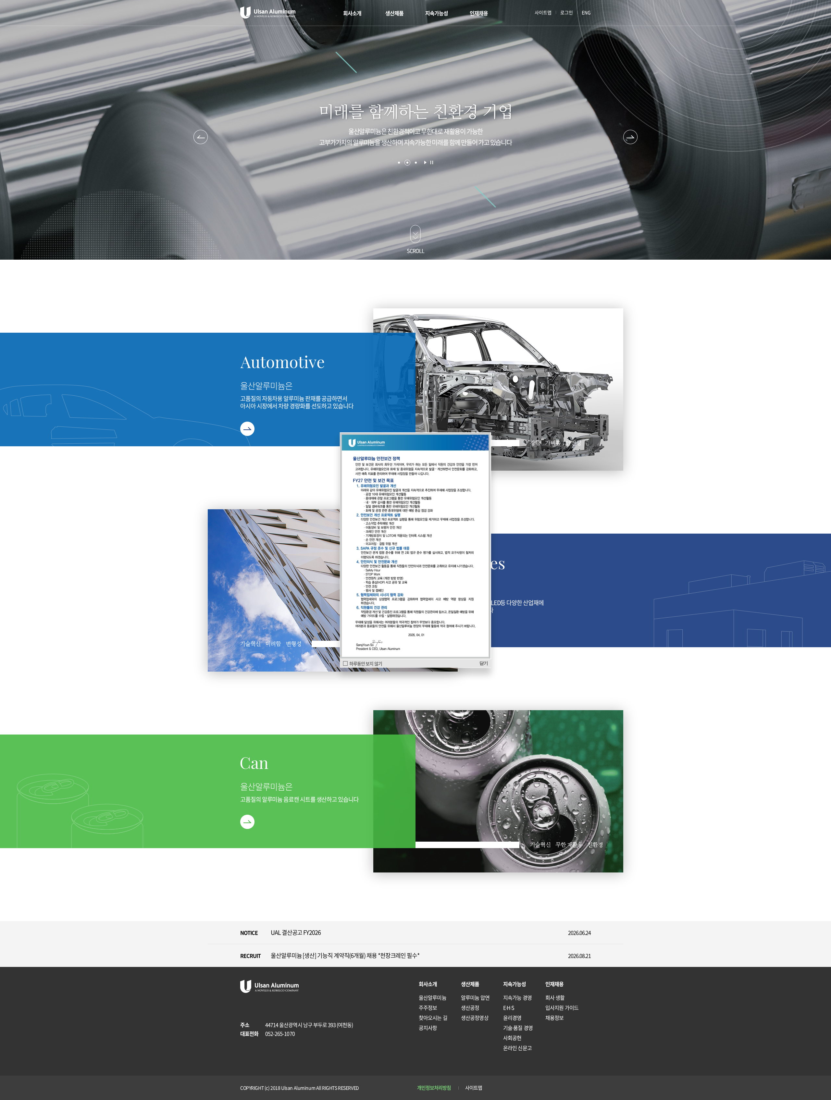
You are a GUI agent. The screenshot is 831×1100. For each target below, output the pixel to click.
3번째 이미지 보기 (416, 163)
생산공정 (470, 1007)
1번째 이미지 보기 (399, 163)
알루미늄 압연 (475, 997)
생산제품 (394, 13)
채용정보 (554, 1017)
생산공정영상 (475, 1017)
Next (630, 137)
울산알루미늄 (432, 997)
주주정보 (428, 1007)
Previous (200, 137)
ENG (586, 12)
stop (431, 162)
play (425, 162)
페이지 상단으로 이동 (584, 1055)
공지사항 (428, 1028)
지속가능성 (436, 13)
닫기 (483, 663)
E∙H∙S (509, 1007)
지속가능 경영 (517, 997)
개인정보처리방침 (434, 1087)
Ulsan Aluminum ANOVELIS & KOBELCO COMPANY (267, 12)
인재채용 (479, 13)
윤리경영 (512, 1017)
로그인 (566, 12)
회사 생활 (555, 997)
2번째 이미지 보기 (407, 163)
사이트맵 (543, 12)
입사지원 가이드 (561, 1007)
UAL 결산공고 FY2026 (296, 932)
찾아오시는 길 (433, 1017)
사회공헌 (512, 1038)
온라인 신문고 (517, 1048)
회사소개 (352, 13)
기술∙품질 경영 (518, 1028)
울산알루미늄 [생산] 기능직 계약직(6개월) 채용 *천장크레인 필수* (345, 955)
